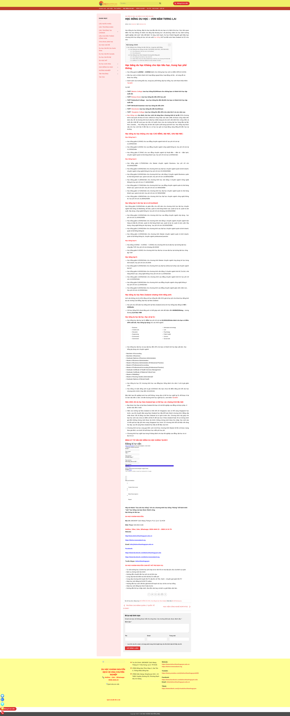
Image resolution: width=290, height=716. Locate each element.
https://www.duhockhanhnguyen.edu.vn (176, 664)
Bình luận (128, 622)
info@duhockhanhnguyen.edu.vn (178, 682)
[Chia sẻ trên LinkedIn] (162, 594)
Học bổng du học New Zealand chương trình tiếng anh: (145, 55)
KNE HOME (155, 8)
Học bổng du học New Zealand (144, 16)
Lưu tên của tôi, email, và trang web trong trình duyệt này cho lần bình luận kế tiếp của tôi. (154, 644)
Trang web (172, 635)
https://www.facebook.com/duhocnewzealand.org (142, 557)
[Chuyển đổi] (118, 31)
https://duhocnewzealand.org (135, 540)
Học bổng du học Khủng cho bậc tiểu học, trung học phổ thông (144, 47)
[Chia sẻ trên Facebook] (149, 594)
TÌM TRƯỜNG (117, 8)
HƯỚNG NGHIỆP (140, 8)
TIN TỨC (149, 8)
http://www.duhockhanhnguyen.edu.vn (138, 536)
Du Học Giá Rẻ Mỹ (105, 57)
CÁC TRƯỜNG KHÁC (106, 27)
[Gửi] (160, 3)
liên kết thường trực (177, 601)
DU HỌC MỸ (103, 60)
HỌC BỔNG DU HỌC (128, 8)
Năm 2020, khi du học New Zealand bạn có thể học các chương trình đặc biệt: (151, 58)
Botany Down (136, 97)
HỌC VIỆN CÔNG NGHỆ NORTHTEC (175, 606)
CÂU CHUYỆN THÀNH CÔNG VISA (106, 37)
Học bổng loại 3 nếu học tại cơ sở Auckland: (143, 51)
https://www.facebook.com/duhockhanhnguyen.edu (143, 553)
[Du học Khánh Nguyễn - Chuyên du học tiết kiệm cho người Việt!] (108, 3)
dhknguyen (142, 24)
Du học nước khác (105, 64)
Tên (126, 635)
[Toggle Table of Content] (168, 45)
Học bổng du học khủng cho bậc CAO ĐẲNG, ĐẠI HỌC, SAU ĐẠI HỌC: (149, 49)
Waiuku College (136, 91)
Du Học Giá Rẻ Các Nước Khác (107, 49)
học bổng (157, 37)
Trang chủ (102, 8)
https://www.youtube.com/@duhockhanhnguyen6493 (180, 673)
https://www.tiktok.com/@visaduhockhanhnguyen (179, 688)
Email (149, 635)
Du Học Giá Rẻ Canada (106, 54)
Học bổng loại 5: (137, 53)
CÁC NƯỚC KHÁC (105, 24)
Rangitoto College (138, 112)
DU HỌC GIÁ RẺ (104, 45)
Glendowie (135, 109)
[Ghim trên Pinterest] (158, 594)
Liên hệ (162, 8)
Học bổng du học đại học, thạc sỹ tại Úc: (142, 56)
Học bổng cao (132, 115)
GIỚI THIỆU (110, 8)
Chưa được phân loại (106, 41)
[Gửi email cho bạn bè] (155, 594)
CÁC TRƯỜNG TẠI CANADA (105, 32)
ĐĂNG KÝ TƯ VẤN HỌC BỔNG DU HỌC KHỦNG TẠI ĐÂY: (147, 60)
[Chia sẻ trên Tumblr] (165, 594)
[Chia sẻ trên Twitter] (152, 594)
